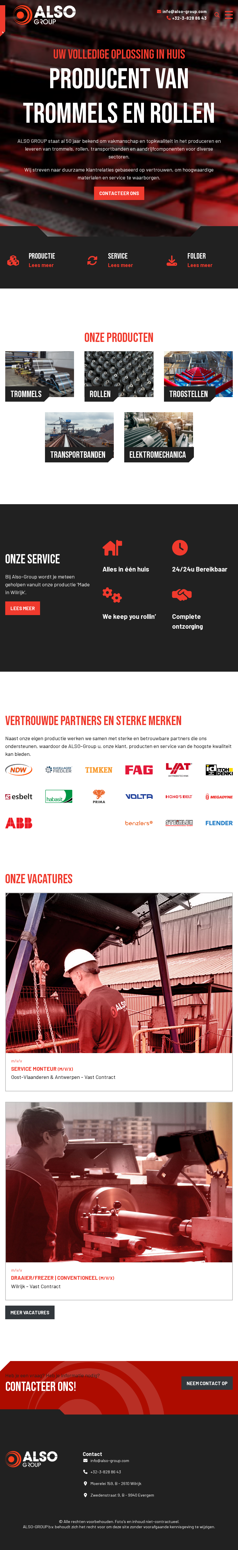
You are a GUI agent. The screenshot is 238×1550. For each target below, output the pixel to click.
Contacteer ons (119, 193)
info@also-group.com (182, 11)
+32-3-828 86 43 (187, 18)
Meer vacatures (29, 1312)
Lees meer (41, 265)
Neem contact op (207, 1383)
